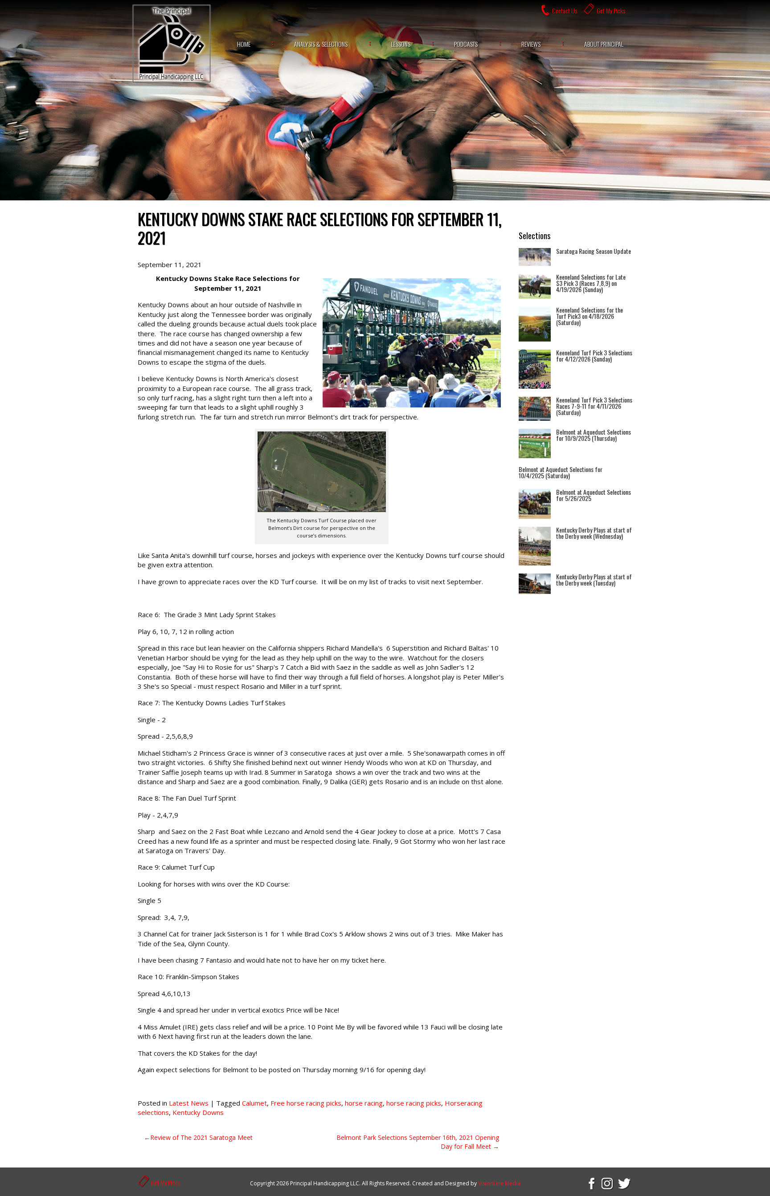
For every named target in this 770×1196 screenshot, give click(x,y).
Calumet (254, 1102)
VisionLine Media (499, 1183)
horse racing (364, 1102)
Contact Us (564, 10)
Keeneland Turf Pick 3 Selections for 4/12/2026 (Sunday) (594, 355)
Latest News (189, 1102)
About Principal (603, 44)
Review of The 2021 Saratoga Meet (201, 1137)
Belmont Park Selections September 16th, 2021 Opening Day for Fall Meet (417, 1142)
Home (243, 44)
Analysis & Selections (321, 44)
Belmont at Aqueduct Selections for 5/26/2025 (593, 495)
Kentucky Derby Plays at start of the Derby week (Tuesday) (594, 579)
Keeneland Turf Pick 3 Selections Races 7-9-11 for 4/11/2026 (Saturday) (594, 406)
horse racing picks (413, 1102)
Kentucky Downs (198, 1112)
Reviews (531, 44)
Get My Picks (611, 10)
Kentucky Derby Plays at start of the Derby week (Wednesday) (594, 533)
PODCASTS (466, 44)
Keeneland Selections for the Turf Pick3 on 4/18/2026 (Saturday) (589, 316)
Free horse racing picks (305, 1102)
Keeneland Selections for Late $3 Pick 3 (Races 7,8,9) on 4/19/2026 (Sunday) (591, 283)
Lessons (400, 44)
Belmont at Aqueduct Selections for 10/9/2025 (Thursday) (593, 435)
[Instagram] (607, 1183)
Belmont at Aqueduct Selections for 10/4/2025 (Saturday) (560, 472)
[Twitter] (624, 1183)
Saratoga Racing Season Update (593, 251)
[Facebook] (590, 1183)
